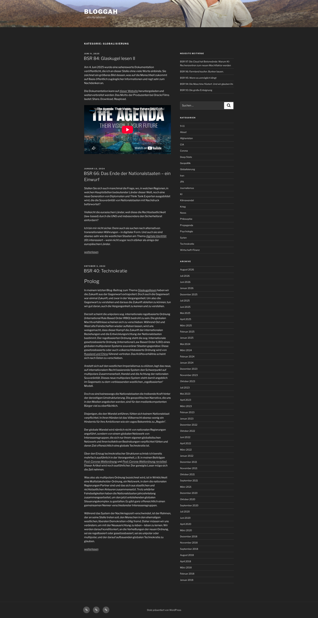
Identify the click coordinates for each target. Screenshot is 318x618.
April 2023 (185, 399)
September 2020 (189, 505)
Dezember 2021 (188, 461)
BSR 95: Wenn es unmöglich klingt (198, 77)
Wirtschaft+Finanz (190, 249)
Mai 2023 (185, 393)
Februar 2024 (187, 356)
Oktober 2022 (187, 430)
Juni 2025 (185, 306)
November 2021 (188, 468)
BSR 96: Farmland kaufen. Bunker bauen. (202, 71)
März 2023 (186, 406)
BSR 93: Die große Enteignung (196, 90)
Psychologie (186, 231)
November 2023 (189, 375)
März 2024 (186, 350)
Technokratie (187, 243)
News (183, 212)
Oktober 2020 (187, 499)
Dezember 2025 (188, 294)
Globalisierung (187, 169)
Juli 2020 (185, 511)
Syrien (183, 237)
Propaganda (186, 225)
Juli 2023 (185, 387)
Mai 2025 (185, 313)
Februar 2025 (187, 331)
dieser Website (129, 91)
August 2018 (187, 555)
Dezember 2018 (188, 536)
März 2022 (186, 449)
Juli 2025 (185, 300)
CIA (182, 144)
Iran (182, 175)
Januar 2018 (186, 579)
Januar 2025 (186, 337)
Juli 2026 (185, 275)
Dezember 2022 (188, 424)
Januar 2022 (186, 455)
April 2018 (185, 561)
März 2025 (186, 325)
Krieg (183, 206)
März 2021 (185, 486)
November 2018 (189, 542)
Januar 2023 (186, 418)
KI (181, 194)
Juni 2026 (185, 282)
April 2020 (185, 524)
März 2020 (186, 530)
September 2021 (189, 480)
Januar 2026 (186, 288)
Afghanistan (186, 138)
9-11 (182, 125)
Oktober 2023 (187, 381)
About (183, 132)
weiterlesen (91, 252)
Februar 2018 (187, 573)
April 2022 (185, 443)
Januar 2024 (186, 362)
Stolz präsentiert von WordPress (164, 610)
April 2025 (185, 319)
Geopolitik (185, 163)
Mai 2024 (185, 344)
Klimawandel (187, 200)
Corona (184, 150)
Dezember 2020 (189, 493)
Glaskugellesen (147, 290)
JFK (182, 181)
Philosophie (186, 218)
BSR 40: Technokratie (105, 270)
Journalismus (187, 188)
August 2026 (187, 269)
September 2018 (189, 548)
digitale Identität (156, 236)
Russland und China (96, 354)
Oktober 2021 (187, 474)
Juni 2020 (185, 517)
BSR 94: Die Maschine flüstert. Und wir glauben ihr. (206, 83)
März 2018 (186, 567)
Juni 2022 (185, 437)
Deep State (186, 157)
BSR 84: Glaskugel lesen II (109, 58)
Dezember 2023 (188, 368)
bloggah (101, 11)
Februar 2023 (187, 412)
